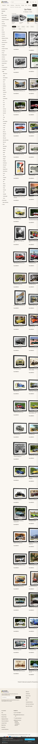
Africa (3, 21)
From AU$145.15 (16, 49)
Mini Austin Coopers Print (17, 649)
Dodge (4, 96)
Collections (12, 5)
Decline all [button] (30, 741)
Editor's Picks (17, 5)
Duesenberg (5, 98)
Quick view (20, 88)
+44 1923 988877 (18, 712)
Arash (4, 75)
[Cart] (33, 2)
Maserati (4, 133)
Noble (4, 152)
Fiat (3, 100)
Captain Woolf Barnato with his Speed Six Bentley (19, 197)
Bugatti (4, 90)
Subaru (4, 185)
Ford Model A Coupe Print (17, 499)
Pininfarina (5, 162)
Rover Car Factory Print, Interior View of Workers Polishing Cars (19, 456)
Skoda (4, 183)
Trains (4, 204)
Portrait (19, 26)
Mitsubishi (5, 146)
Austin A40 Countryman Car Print (19, 586)
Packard (4, 156)
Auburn (4, 79)
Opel (4, 154)
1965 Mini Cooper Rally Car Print (18, 412)
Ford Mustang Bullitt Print (17, 607)
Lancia (4, 125)
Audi (4, 81)
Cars (20, 7)
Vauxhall (4, 194)
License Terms (4, 723)
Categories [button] (4, 5)
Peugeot (4, 160)
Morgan (4, 148)
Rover (4, 173)
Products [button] (29, 5)
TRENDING (3, 11)
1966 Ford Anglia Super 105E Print (19, 154)
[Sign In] (35, 2)
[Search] (27, 2)
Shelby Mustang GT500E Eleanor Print (19, 305)
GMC (4, 104)
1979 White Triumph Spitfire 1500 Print (19, 565)
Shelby (4, 179)
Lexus (4, 127)
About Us (27, 691)
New (26, 5)
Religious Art (4, 54)
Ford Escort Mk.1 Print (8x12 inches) (19, 46)
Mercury (4, 142)
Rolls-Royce (5, 171)
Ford (4, 102)
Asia (3, 29)
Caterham (4, 92)
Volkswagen (5, 196)
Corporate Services (29, 702)
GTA (3, 106)
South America (4, 61)
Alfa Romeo (5, 73)
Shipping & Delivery (5, 718)
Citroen (4, 94)
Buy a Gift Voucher (29, 706)
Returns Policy (4, 716)
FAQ (2, 712)
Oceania (3, 44)
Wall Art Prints (12, 7)
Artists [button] (8, 5)
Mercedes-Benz (5, 140)
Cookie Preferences (5, 729)
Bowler (4, 88)
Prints (3, 52)
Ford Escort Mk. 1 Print (17, 133)
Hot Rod (4, 108)
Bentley (4, 86)
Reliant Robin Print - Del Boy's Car (19, 326)
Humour (3, 36)
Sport (3, 65)
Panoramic (32, 26)
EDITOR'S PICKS (4, 9)
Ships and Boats (5, 202)
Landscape (23, 26)
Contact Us (16, 710)
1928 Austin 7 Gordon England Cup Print (19, 241)
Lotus (4, 129)
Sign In (35, 5)
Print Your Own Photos (30, 704)
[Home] (6, 2)
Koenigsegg (5, 121)
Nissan (4, 150)
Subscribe (18, 697)
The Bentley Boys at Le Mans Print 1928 (19, 69)
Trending (22, 5)
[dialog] (19, 740)
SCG (4, 175)
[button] (13, 742)
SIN (3, 181)
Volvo (4, 198)
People (3, 46)
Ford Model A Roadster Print (18, 284)
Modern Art (4, 40)
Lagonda (4, 123)
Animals (3, 23)
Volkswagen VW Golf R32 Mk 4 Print (19, 477)
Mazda (4, 135)
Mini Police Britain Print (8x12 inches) (19, 628)
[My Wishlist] (31, 2)
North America (4, 42)
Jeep (4, 117)
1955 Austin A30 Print (17, 434)
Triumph (4, 189)
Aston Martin (5, 77)
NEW (2, 13)
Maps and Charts (5, 38)
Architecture (4, 25)
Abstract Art (4, 17)
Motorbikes (4, 200)
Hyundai (4, 113)
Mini (3, 144)
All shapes (14, 26)
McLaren (4, 137)
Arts (3, 27)
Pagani (4, 158)
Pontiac (4, 167)
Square (28, 26)
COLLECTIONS (4, 15)
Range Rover (5, 169)
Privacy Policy (4, 714)
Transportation (4, 67)
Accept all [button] (30, 739)
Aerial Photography (5, 19)
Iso (3, 115)
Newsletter (3, 727)
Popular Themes (5, 48)
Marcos (4, 131)
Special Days (4, 63)
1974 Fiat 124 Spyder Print (18, 347)
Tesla (4, 187)
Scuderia (4, 177)
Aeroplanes (4, 69)
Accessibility (4, 710)
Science (3, 56)
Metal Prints (4, 725)
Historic (3, 34)
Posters (3, 50)
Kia (3, 119)
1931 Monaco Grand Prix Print (18, 175)
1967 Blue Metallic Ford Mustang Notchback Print (18, 521)
